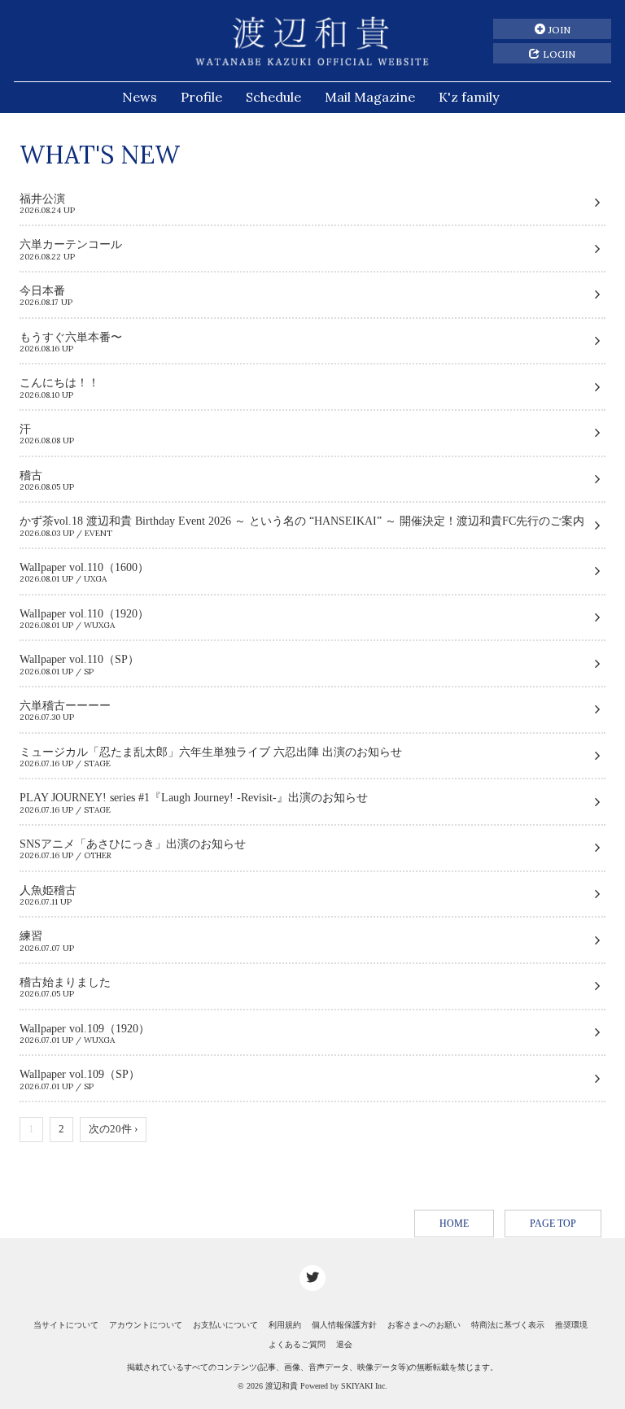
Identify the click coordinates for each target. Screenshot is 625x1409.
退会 (344, 1344)
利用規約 (285, 1324)
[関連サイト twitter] (312, 1278)
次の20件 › (113, 1129)
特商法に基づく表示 (507, 1324)
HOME (454, 1223)
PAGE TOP (553, 1223)
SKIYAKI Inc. (364, 1385)
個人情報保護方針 (344, 1324)
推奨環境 (571, 1324)
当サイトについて (65, 1324)
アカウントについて (145, 1324)
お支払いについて (225, 1324)
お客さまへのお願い (424, 1324)
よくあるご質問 (297, 1344)
